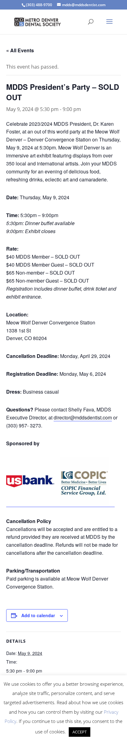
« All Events (20, 50)
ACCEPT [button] (79, 732)
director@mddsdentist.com (83, 417)
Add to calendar (38, 615)
